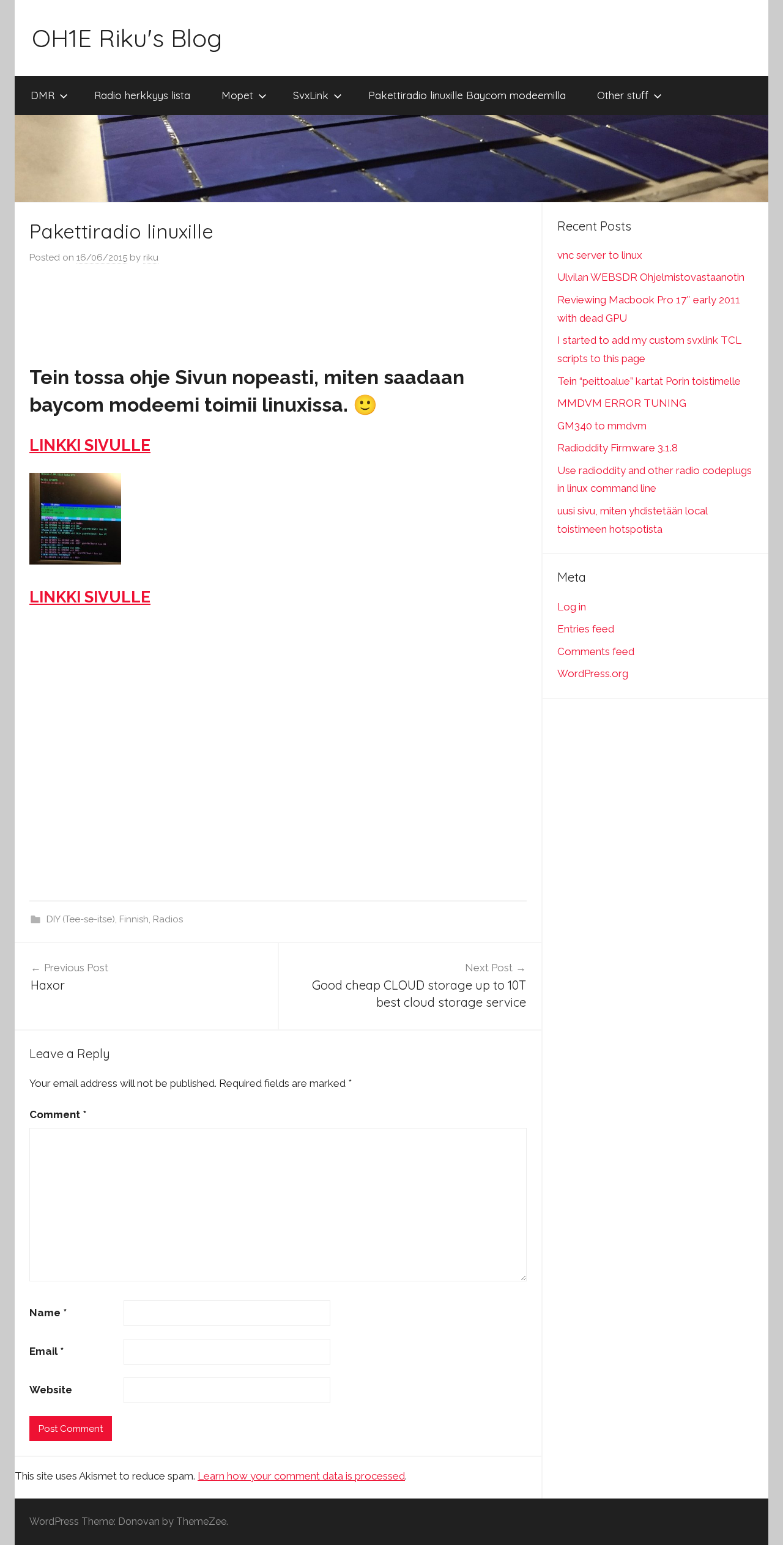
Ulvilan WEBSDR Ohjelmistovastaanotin (650, 277)
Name (48, 1312)
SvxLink (310, 95)
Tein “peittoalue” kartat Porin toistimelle (649, 381)
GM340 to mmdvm (602, 426)
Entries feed (585, 629)
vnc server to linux (599, 255)
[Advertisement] (278, 310)
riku (150, 257)
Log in (571, 607)
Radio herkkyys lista (142, 95)
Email (46, 1351)
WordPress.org (592, 673)
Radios (168, 919)
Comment (57, 1114)
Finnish (134, 919)
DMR (42, 95)
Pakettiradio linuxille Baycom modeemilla (467, 95)
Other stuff (622, 95)
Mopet (237, 95)
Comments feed (595, 651)
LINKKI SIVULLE (89, 445)
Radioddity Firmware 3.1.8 (617, 448)
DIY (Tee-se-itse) (80, 919)
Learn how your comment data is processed (301, 1476)
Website (50, 1390)
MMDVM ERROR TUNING (621, 403)
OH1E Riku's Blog (127, 38)
